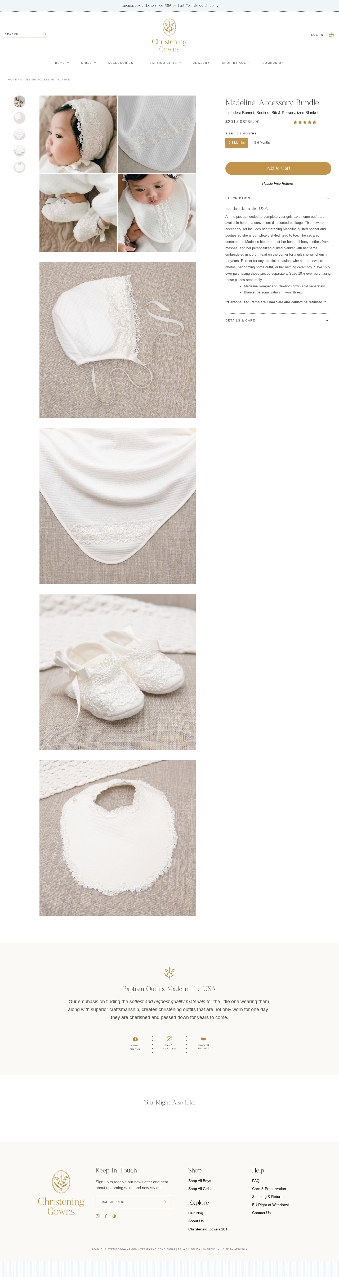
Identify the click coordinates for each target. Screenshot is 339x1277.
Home (12, 79)
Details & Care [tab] (240, 320)
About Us (196, 1221)
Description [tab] (238, 198)
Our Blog (195, 1213)
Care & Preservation (269, 1189)
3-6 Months (262, 142)
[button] (305, 122)
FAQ (256, 1181)
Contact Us (261, 1213)
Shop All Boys (199, 1181)
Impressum (211, 1249)
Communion (273, 62)
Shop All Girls (199, 1189)
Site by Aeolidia (235, 1249)
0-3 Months (237, 142)
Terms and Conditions (157, 1249)
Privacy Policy (189, 1249)
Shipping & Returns (268, 1196)
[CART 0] (331, 35)
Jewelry (201, 62)
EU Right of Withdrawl (270, 1205)
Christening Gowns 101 (208, 1229)
